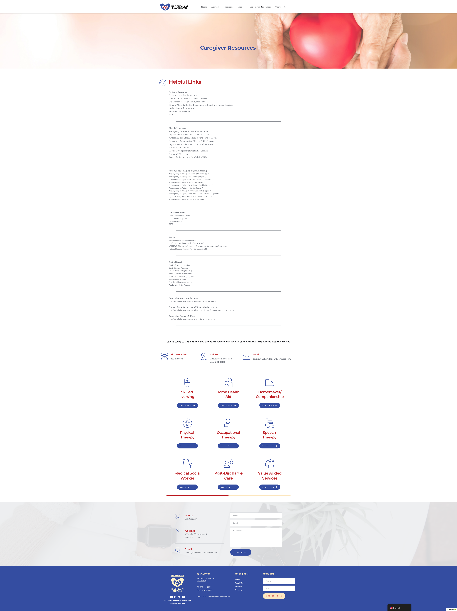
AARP (171, 114)
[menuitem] (204, 7)
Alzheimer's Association (179, 111)
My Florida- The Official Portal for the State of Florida (193, 137)
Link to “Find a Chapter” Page (180, 271)
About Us (239, 583)
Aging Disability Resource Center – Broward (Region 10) (191, 196)
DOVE (171, 224)
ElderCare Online (175, 221)
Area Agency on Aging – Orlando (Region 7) (186, 188)
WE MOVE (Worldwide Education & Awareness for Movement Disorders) (198, 246)
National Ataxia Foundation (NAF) (182, 240)
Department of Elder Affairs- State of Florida (189, 134)
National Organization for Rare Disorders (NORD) (188, 249)
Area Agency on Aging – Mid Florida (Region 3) (187, 177)
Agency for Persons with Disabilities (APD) (188, 157)
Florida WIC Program (178, 154)
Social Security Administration (183, 95)
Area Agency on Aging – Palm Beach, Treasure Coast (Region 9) (194, 193)
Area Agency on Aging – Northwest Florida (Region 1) (190, 174)
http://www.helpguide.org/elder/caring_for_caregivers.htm (192, 319)
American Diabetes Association (181, 282)
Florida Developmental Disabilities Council (188, 150)
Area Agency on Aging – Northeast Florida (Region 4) (190, 179)
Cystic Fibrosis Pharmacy (179, 268)
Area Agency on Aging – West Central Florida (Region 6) (191, 185)
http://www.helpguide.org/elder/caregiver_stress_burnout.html (194, 301)
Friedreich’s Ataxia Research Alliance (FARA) (186, 243)
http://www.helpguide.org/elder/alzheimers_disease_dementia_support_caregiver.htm (202, 310)
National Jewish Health (178, 279)
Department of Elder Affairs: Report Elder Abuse (191, 144)
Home (237, 580)
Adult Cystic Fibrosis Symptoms (181, 276)
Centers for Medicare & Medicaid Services (188, 98)
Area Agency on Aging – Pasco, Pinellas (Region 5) (188, 182)
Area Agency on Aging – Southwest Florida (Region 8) (190, 191)
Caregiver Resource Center (179, 215)
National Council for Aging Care (183, 108)
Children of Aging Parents (179, 218)
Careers (238, 590)
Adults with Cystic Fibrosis (179, 285)
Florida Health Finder (179, 147)
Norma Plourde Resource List (180, 273)
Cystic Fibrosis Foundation (179, 265)
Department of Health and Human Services (188, 101)
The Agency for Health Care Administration (188, 131)
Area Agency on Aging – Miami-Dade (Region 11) (188, 199)
